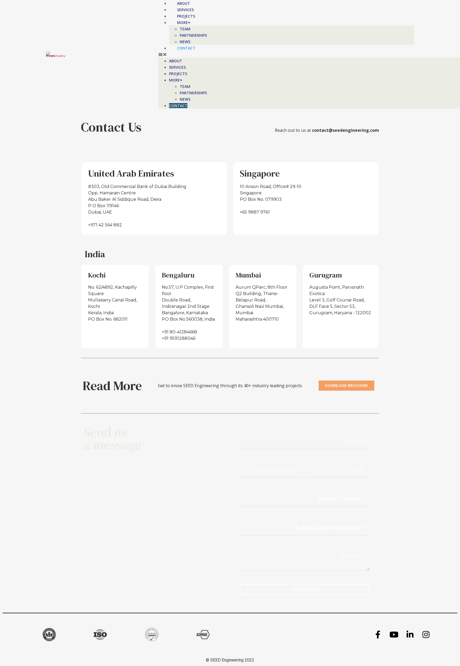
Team (185, 28)
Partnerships (193, 35)
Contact (186, 48)
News (185, 41)
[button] (286, 54)
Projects (186, 16)
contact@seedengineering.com (345, 130)
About (183, 3)
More (182, 22)
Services (185, 9)
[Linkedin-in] (410, 635)
